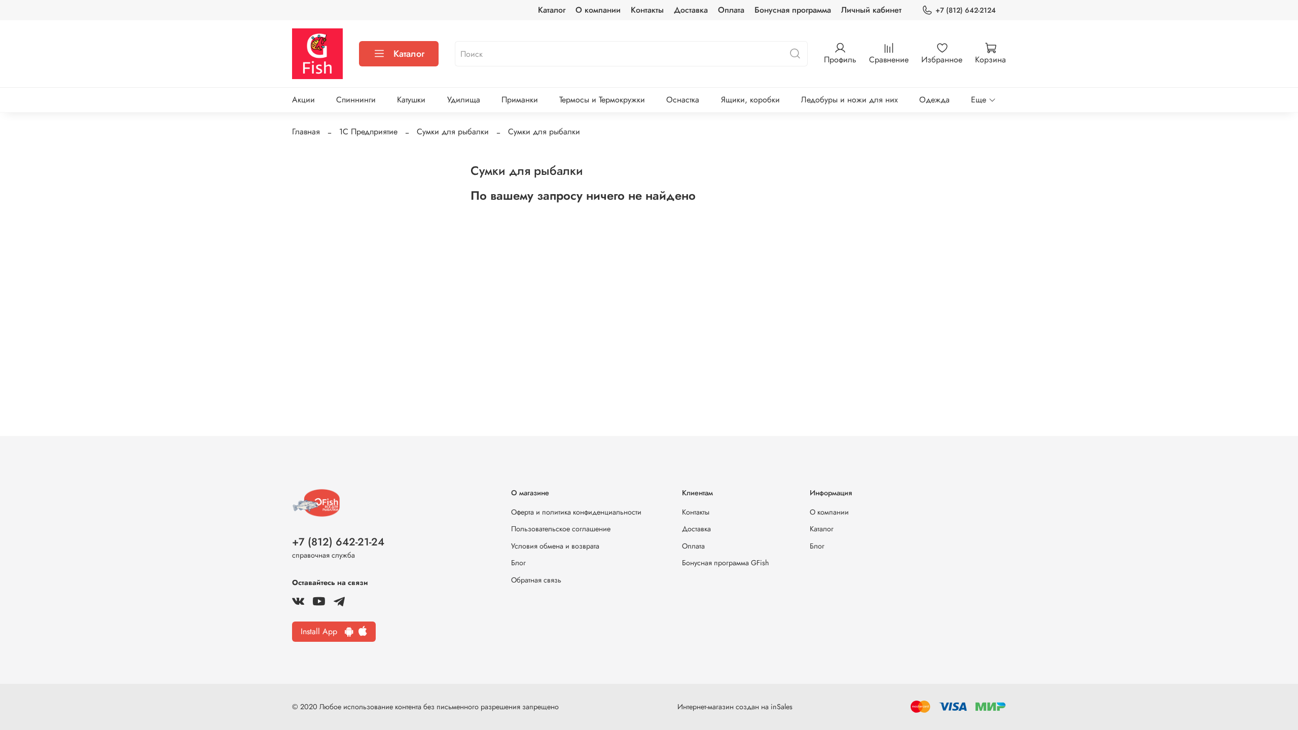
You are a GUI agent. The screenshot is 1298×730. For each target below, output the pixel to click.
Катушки (411, 99)
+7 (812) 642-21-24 (338, 542)
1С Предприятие (368, 131)
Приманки (519, 99)
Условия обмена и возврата (555, 546)
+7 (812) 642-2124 (965, 10)
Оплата (731, 10)
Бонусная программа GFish (725, 563)
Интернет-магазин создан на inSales (734, 707)
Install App (323, 631)
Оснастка (682, 99)
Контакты (647, 10)
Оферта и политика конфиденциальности (576, 512)
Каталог (551, 10)
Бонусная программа (792, 10)
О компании (598, 10)
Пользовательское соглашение (560, 529)
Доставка (691, 10)
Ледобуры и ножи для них (849, 99)
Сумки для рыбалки (453, 131)
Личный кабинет (871, 10)
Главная (306, 131)
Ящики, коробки (750, 99)
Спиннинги (356, 99)
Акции (303, 99)
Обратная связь (536, 580)
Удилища (463, 99)
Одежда (934, 99)
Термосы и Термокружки (602, 99)
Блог (518, 563)
